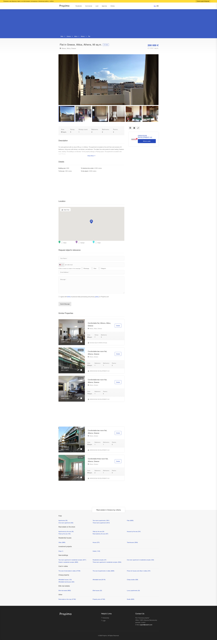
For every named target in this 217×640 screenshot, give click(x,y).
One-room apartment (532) (65, 523)
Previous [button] (63, 82)
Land (97, 6)
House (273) (96, 542)
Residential (79, 6)
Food (96, 243)
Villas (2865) (61, 542)
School (79, 243)
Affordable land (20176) (99, 579)
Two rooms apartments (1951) (101, 520)
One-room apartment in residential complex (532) (140, 560)
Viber (94, 268)
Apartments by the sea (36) (66, 531)
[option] (108, 79)
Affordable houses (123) (65, 579)
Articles (113, 6)
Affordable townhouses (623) (66, 582)
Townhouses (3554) (132, 542)
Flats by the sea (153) (64, 534)
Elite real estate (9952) (64, 590)
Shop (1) (60, 551)
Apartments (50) (62, 520)
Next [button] (154, 82)
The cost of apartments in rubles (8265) (103, 571)
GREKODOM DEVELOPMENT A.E (99, 371)
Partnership (106, 618)
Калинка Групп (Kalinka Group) (98, 342)
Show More (90, 156)
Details (118, 325)
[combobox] (61, 265)
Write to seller (147, 141)
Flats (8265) (130, 520)
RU (155, 6)
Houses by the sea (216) (134, 531)
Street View (66, 210)
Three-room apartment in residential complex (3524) (107, 562)
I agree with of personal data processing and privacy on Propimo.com (84, 297)
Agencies (104, 6)
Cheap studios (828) (132, 579)
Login (104, 620)
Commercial (88, 6)
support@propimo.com (146, 625)
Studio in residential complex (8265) (68, 562)
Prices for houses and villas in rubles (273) (138, 571)
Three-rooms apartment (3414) (101, 523)
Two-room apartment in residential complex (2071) (72, 560)
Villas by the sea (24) (98, 531)
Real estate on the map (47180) (67, 599)
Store (62, 243)
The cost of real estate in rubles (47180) (69, 571)
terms (69, 297)
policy (97, 297)
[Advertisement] (108, 22)
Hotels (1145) (96, 551)
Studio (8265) (130, 599)
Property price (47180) (99, 599)
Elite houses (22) (97, 590)
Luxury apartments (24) (133, 590)
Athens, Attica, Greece (68, 48)
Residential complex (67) (99, 560)
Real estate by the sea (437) (100, 534)
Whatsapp (86, 268)
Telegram (103, 268)
